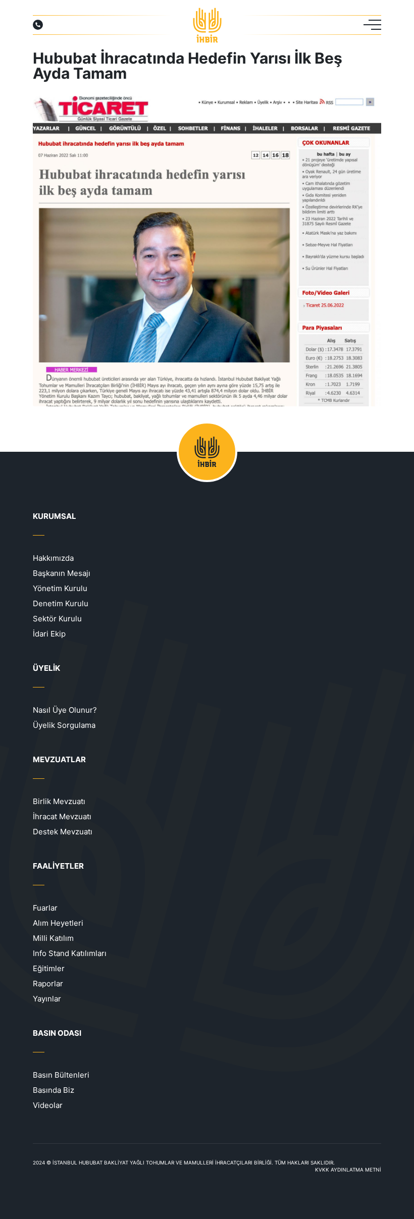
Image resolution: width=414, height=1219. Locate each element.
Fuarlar (45, 908)
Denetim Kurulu (60, 603)
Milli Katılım (53, 938)
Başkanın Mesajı (61, 573)
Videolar (48, 1105)
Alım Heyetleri (58, 923)
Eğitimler (49, 968)
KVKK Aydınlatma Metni (348, 1170)
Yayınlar (47, 998)
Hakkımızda (53, 558)
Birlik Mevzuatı (59, 801)
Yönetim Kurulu (60, 588)
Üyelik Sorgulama (64, 725)
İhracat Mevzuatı (62, 816)
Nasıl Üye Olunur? (65, 710)
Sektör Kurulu (57, 618)
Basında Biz (53, 1090)
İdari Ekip (49, 634)
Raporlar (48, 983)
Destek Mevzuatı (62, 831)
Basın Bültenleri (61, 1075)
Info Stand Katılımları (70, 953)
